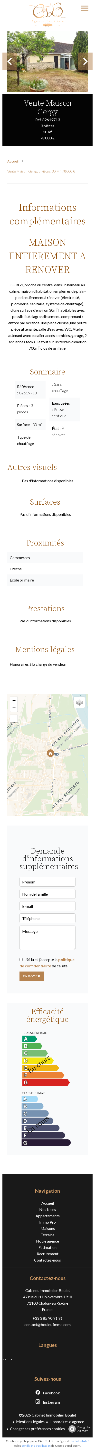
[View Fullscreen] (14, 718)
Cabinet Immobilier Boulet (47, 1290)
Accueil (13, 161)
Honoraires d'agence (66, 1421)
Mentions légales (30, 1421)
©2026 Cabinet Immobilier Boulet (47, 1415)
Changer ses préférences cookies (37, 1428)
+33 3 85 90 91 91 (47, 1318)
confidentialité (80, 1441)
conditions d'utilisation (36, 1445)
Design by (83, 1429)
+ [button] (14, 701)
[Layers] (79, 702)
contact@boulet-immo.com (47, 1324)
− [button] (14, 708)
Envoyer (32, 976)
